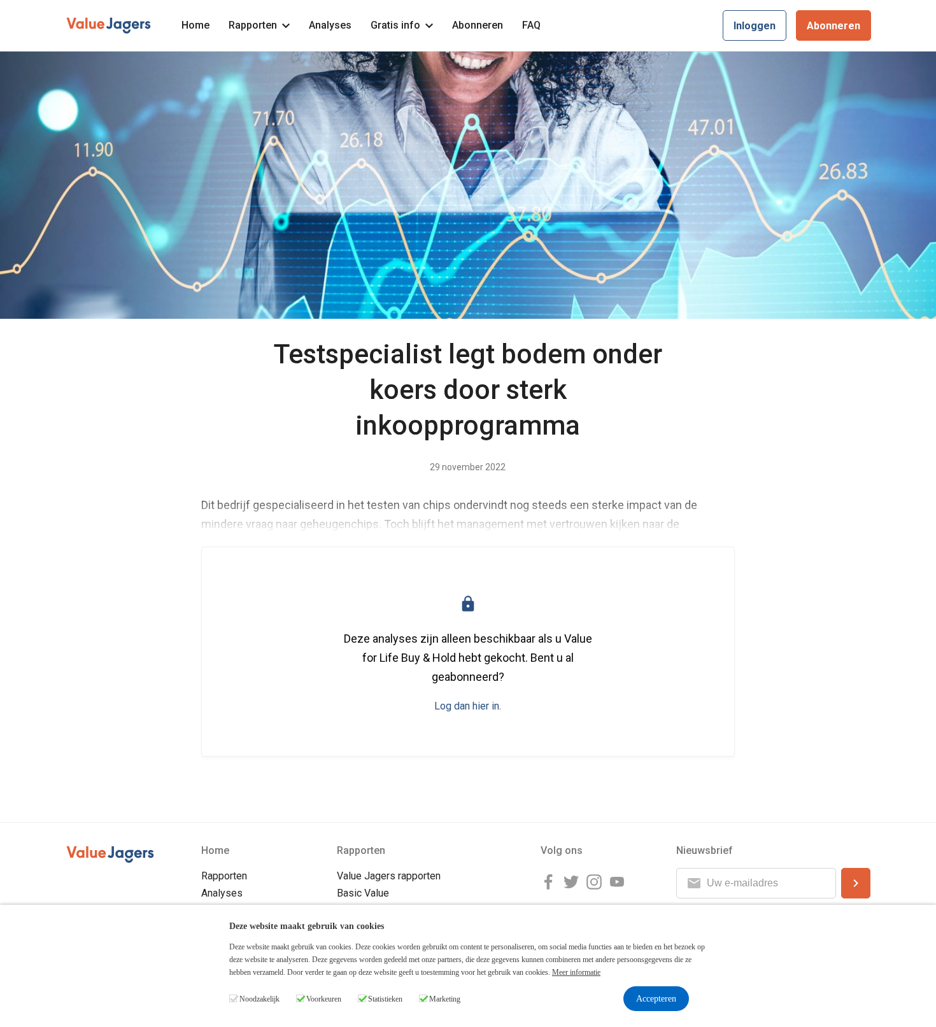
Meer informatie (576, 972)
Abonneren (477, 25)
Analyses (330, 25)
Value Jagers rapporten (389, 876)
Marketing (444, 999)
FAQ (531, 25)
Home (195, 25)
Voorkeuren (323, 999)
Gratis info (395, 25)
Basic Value (363, 893)
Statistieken (385, 999)
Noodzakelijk (259, 999)
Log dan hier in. (467, 706)
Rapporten (253, 25)
